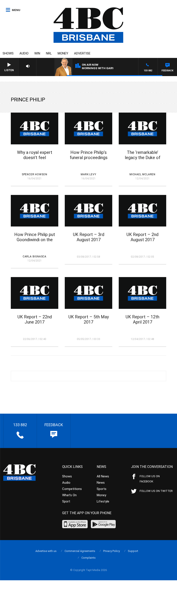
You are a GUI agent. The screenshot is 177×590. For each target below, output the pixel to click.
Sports (101, 489)
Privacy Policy (111, 551)
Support (133, 551)
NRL (49, 53)
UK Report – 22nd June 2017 (34, 319)
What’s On (69, 495)
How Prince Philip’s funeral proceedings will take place (88, 157)
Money (63, 53)
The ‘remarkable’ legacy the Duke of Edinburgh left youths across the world (142, 160)
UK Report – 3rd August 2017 (88, 237)
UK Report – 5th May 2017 (88, 319)
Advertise (82, 53)
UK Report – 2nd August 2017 (142, 237)
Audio (23, 53)
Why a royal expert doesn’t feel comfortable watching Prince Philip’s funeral (34, 160)
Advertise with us (46, 551)
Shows (8, 53)
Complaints (88, 557)
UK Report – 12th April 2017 (142, 319)
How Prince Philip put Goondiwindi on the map (34, 239)
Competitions (72, 489)
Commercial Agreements (80, 551)
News (101, 483)
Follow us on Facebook (150, 479)
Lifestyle (103, 501)
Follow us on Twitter (156, 491)
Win (37, 53)
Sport (66, 501)
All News (103, 476)
